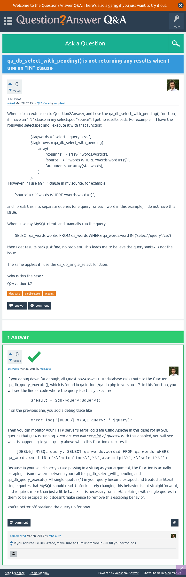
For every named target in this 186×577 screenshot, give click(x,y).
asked (11, 103)
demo (113, 5)
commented (18, 536)
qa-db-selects (32, 293)
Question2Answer (127, 573)
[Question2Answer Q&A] (71, 19)
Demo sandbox (39, 573)
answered (13, 368)
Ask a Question (85, 43)
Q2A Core (43, 103)
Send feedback (14, 573)
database (14, 293)
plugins (49, 293)
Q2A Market (173, 573)
